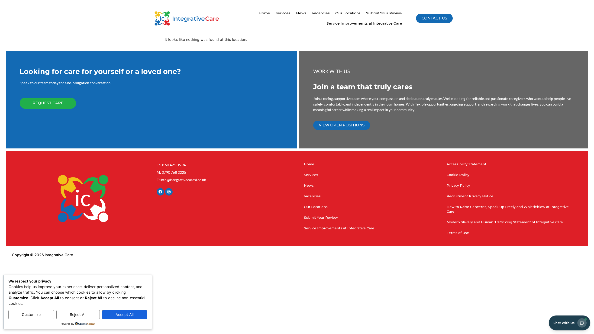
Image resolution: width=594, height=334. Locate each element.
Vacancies (321, 13)
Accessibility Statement (466, 164)
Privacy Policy (458, 185)
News (301, 13)
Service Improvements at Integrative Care (364, 23)
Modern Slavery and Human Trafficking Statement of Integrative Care (505, 222)
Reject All (78, 314)
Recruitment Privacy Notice (470, 196)
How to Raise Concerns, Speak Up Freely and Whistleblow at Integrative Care (508, 209)
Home (264, 13)
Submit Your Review (384, 13)
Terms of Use (458, 233)
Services (283, 13)
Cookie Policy (458, 175)
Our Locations (348, 13)
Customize (31, 314)
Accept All (125, 314)
